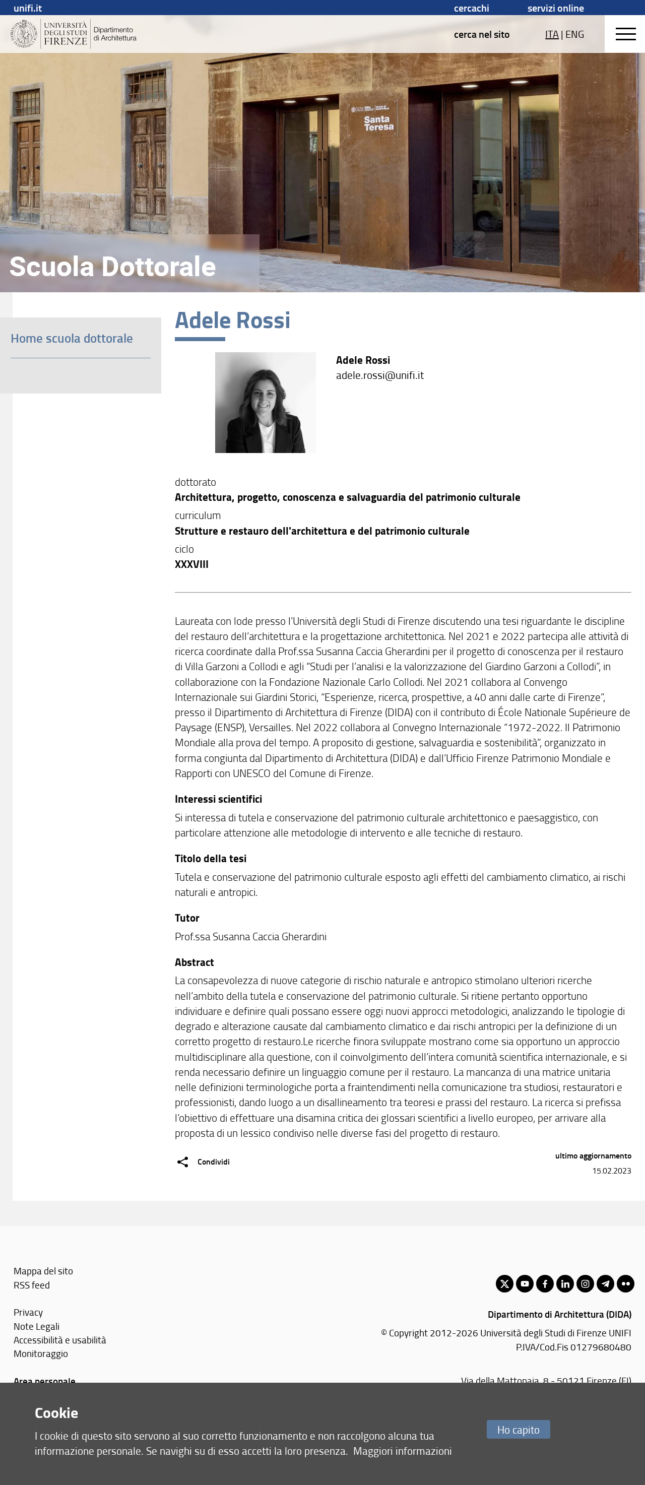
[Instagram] (585, 1284)
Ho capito (518, 1429)
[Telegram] (605, 1284)
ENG (574, 34)
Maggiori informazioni (402, 1450)
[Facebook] (545, 1284)
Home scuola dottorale (72, 338)
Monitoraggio (41, 1353)
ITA (552, 34)
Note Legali (36, 1326)
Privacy (28, 1312)
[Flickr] (625, 1284)
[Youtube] (525, 1284)
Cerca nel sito (482, 34)
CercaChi (471, 8)
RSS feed (32, 1285)
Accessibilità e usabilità (60, 1339)
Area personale (45, 1381)
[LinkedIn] (565, 1284)
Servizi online (556, 8)
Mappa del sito (43, 1270)
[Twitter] (504, 1284)
